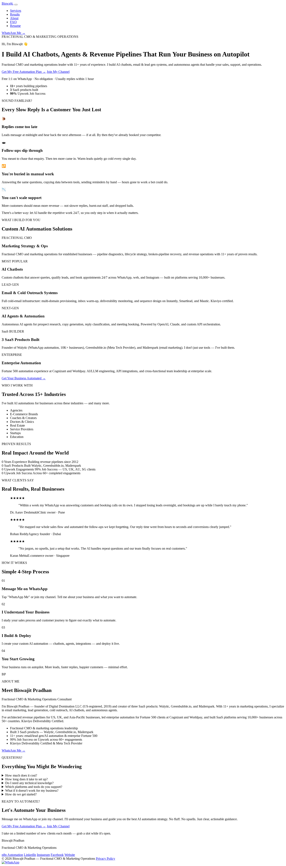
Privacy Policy (105, 858)
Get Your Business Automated (24, 378)
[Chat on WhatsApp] (10, 862)
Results (15, 14)
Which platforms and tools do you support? (33, 787)
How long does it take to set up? (26, 779)
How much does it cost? (21, 775)
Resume (15, 26)
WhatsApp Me (13, 33)
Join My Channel (58, 71)
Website (69, 855)
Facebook (57, 855)
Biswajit (7, 3)
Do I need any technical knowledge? (29, 783)
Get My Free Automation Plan (24, 71)
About (14, 18)
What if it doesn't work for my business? (31, 790)
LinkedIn (30, 855)
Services (15, 10)
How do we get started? (21, 794)
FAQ (13, 22)
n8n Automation (12, 855)
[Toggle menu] (16, 4)
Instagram (43, 855)
